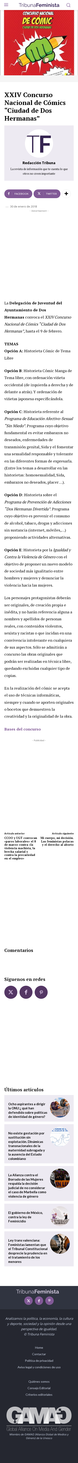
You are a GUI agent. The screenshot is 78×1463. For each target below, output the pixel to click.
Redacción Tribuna (39, 163)
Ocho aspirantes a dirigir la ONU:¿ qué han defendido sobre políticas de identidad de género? (27, 1110)
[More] (66, 193)
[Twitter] (10, 992)
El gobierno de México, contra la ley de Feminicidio (25, 1217)
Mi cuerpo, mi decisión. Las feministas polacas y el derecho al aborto (57, 841)
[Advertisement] (39, 254)
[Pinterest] (41, 992)
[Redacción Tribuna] (39, 143)
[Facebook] (26, 992)
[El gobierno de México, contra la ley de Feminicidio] (60, 1216)
